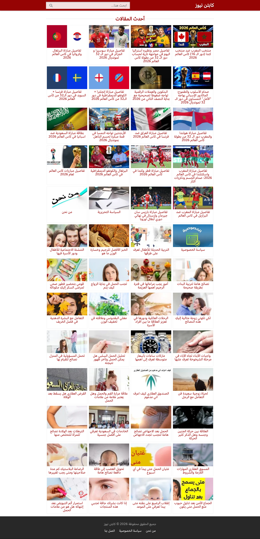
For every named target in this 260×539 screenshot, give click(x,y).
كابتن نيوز (204, 5)
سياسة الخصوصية (130, 530)
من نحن (151, 530)
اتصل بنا (110, 530)
